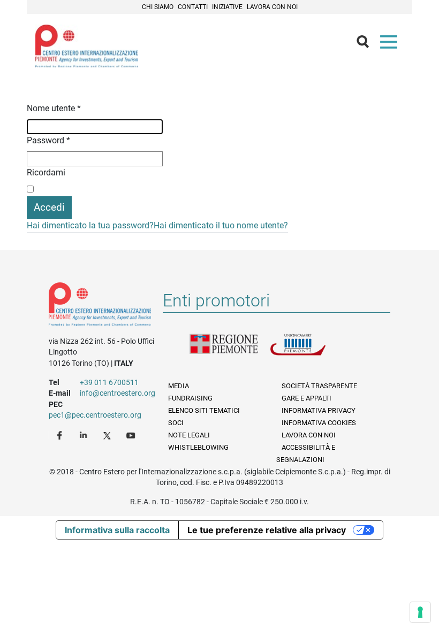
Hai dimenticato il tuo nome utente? (221, 225)
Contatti (193, 7)
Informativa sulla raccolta (117, 530)
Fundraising (190, 398)
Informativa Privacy (318, 410)
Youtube (131, 434)
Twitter (108, 434)
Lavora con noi (272, 7)
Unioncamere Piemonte (310, 351)
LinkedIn (84, 434)
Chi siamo (157, 7)
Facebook (61, 434)
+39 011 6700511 (109, 382)
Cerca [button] (367, 44)
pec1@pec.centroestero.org (95, 415)
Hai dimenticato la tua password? (90, 225)
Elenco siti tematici (204, 410)
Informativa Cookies (319, 423)
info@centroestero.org (117, 393)
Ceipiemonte (86, 46)
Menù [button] (391, 44)
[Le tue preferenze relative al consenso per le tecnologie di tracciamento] (420, 612)
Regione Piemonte (230, 351)
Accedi (49, 207)
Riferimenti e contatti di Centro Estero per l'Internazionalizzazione (100, 306)
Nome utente (54, 108)
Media (178, 386)
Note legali (189, 435)
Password (48, 140)
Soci (176, 423)
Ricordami (46, 172)
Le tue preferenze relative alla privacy (266, 530)
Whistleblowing (198, 447)
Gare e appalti (306, 398)
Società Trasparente (319, 386)
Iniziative (227, 7)
